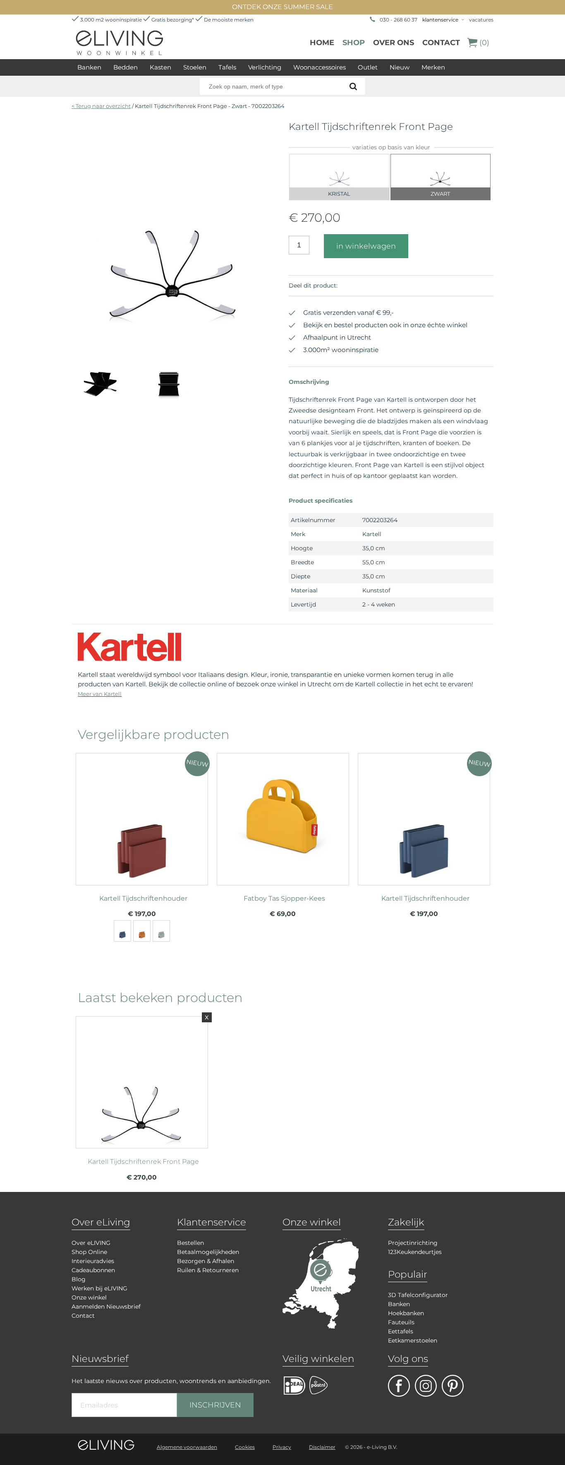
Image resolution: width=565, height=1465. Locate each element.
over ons (393, 42)
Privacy (282, 1447)
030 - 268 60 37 (398, 20)
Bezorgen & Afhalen (205, 1261)
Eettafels (400, 1331)
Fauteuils (401, 1322)
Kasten (160, 67)
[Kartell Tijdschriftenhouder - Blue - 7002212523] (122, 931)
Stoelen (194, 67)
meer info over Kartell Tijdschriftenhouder (142, 815)
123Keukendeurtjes (415, 1252)
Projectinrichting (413, 1243)
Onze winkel (89, 1297)
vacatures (481, 20)
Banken (89, 67)
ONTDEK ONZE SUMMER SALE (282, 7)
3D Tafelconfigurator (418, 1295)
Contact (441, 42)
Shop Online (89, 1252)
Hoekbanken (406, 1313)
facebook (399, 1386)
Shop (353, 42)
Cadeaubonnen (93, 1270)
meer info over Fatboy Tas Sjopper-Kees (283, 815)
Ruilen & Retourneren (208, 1270)
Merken (433, 67)
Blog (79, 1279)
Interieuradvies (93, 1261)
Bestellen (190, 1243)
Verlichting (264, 67)
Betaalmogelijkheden (208, 1252)
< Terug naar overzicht (101, 106)
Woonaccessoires (319, 67)
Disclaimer (322, 1447)
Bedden (125, 67)
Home (322, 42)
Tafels (227, 67)
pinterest (453, 1386)
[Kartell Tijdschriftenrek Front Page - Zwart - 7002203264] (174, 324)
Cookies (245, 1447)
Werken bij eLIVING (99, 1288)
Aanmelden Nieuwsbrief (106, 1306)
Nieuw (399, 67)
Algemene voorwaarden (187, 1447)
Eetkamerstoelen (412, 1340)
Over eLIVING (91, 1243)
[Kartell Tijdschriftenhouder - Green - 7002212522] (161, 931)
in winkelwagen (366, 246)
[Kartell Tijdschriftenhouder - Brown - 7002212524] (142, 931)
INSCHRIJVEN (215, 1405)
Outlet (368, 67)
